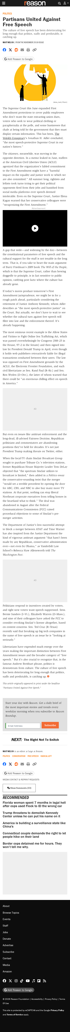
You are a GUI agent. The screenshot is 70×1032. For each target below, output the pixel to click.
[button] (66, 3)
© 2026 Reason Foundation (16, 999)
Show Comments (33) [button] (20, 787)
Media (6, 965)
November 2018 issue (34, 42)
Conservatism (18, 756)
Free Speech (33, 756)
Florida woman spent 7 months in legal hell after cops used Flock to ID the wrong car (34, 804)
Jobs (5, 932)
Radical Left (46, 756)
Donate (7, 938)
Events (6, 919)
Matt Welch (8, 42)
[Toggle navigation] (3, 3)
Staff (5, 925)
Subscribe (50, 725)
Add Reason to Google (20, 59)
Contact (7, 958)
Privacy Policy (51, 999)
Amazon (7, 971)
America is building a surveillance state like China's (34, 824)
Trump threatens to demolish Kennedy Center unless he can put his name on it (31, 814)
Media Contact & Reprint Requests (21, 779)
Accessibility (37, 999)
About (6, 906)
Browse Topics (11, 912)
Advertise (8, 945)
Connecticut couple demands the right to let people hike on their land (34, 835)
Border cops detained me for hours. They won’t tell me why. (32, 845)
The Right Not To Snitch (35, 739)
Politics (7, 13)
